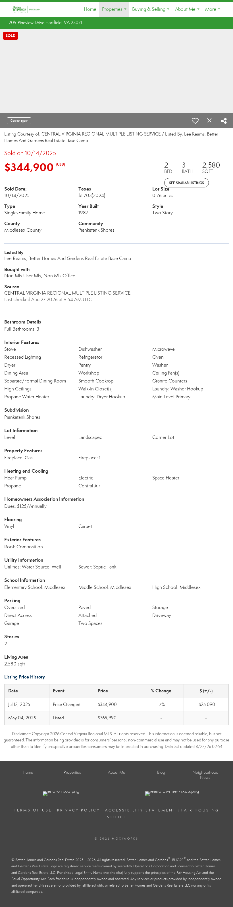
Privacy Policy (78, 810)
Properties (115, 11)
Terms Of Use (33, 810)
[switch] (195, 120)
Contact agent (19, 120)
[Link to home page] (29, 9)
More (213, 11)
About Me (188, 11)
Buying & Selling (152, 11)
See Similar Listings (186, 183)
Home (90, 9)
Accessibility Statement (140, 810)
